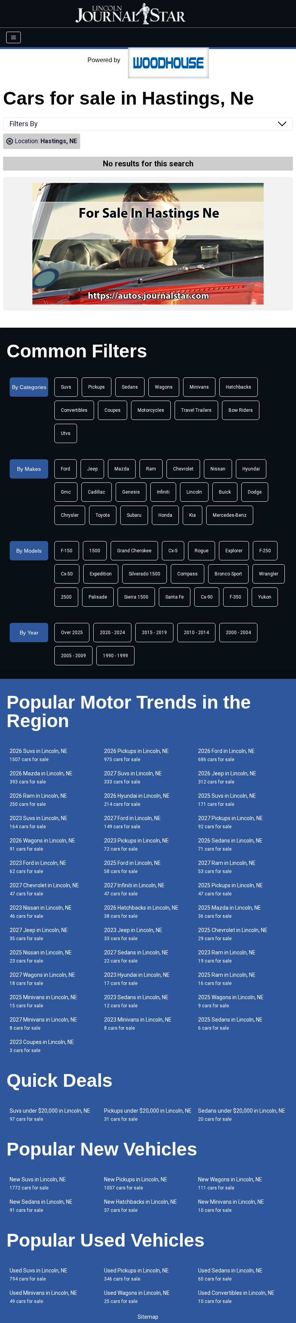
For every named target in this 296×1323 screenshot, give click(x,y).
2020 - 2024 (112, 632)
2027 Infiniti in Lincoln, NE (134, 889)
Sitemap (148, 1317)
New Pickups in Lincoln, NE (135, 1183)
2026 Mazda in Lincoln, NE (41, 777)
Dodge (255, 492)
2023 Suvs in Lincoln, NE (38, 822)
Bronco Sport (228, 574)
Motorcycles (151, 410)
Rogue (202, 550)
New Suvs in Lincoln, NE (38, 1183)
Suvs (66, 387)
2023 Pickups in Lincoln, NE (136, 844)
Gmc (66, 492)
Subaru (134, 515)
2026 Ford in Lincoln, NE (226, 755)
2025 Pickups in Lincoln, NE (230, 889)
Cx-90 (207, 597)
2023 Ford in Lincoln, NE (38, 867)
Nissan (217, 469)
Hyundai (251, 469)
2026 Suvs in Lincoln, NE (38, 755)
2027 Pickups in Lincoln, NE (230, 822)
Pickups (96, 387)
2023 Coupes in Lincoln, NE (42, 1046)
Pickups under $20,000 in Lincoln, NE (148, 1115)
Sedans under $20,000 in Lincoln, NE (241, 1115)
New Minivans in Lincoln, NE (231, 1206)
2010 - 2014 (196, 632)
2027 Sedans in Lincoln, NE (136, 956)
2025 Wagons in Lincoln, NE (231, 1001)
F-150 (66, 550)
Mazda (121, 469)
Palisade (98, 597)
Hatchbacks (238, 387)
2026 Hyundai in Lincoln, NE (137, 800)
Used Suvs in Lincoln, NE (38, 1274)
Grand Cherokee (134, 550)
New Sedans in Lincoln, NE (41, 1206)
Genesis (131, 492)
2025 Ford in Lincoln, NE (132, 867)
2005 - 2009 (73, 655)
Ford (65, 469)
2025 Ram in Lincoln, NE (227, 979)
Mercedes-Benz (230, 515)
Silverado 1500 (144, 574)
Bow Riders (241, 410)
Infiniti (163, 492)
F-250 (265, 550)
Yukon (264, 597)
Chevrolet (183, 469)
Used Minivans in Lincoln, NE (43, 1297)
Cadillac (96, 492)
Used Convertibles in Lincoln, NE (236, 1297)
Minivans (199, 387)
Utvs (66, 433)
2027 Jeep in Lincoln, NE (39, 934)
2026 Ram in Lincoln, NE (38, 800)
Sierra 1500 (136, 597)
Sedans (130, 387)
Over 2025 (72, 632)
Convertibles (74, 410)
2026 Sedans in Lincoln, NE (230, 844)
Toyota (103, 515)
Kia (192, 515)
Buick (225, 492)
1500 (94, 550)
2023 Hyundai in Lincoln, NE (137, 979)
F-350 (235, 597)
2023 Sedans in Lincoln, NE (136, 1001)
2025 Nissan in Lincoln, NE (41, 956)
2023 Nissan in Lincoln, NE (41, 912)
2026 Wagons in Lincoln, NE (42, 844)
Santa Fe (174, 597)
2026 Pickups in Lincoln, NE (136, 755)
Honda (165, 515)
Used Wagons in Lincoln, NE (137, 1297)
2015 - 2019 (154, 632)
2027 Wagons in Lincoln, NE (42, 979)
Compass (187, 574)
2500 (66, 597)
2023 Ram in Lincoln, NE (227, 956)
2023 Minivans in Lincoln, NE (138, 1024)
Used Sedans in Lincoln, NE (230, 1274)
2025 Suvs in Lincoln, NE (227, 800)
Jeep (92, 469)
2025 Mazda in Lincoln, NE (229, 912)
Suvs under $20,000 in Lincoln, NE (50, 1115)
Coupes (112, 410)
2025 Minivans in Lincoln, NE (43, 1001)
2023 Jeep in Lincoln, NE (133, 934)
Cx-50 (67, 574)
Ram (151, 469)
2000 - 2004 (238, 632)
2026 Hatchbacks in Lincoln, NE (141, 912)
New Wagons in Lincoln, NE (230, 1183)
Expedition (101, 574)
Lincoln (194, 492)
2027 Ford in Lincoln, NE (132, 822)
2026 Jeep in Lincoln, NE (227, 777)
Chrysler (70, 515)
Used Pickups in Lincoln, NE (136, 1274)
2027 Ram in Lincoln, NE (227, 867)
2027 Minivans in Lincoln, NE (43, 1024)
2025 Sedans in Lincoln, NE (230, 1024)
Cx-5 (173, 550)
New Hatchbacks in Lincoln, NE (140, 1206)
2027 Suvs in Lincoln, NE (133, 777)
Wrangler (268, 574)
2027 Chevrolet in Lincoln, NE (44, 889)
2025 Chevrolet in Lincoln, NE (232, 934)
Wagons (164, 387)
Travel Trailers (196, 410)
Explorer (233, 550)
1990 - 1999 (115, 655)
